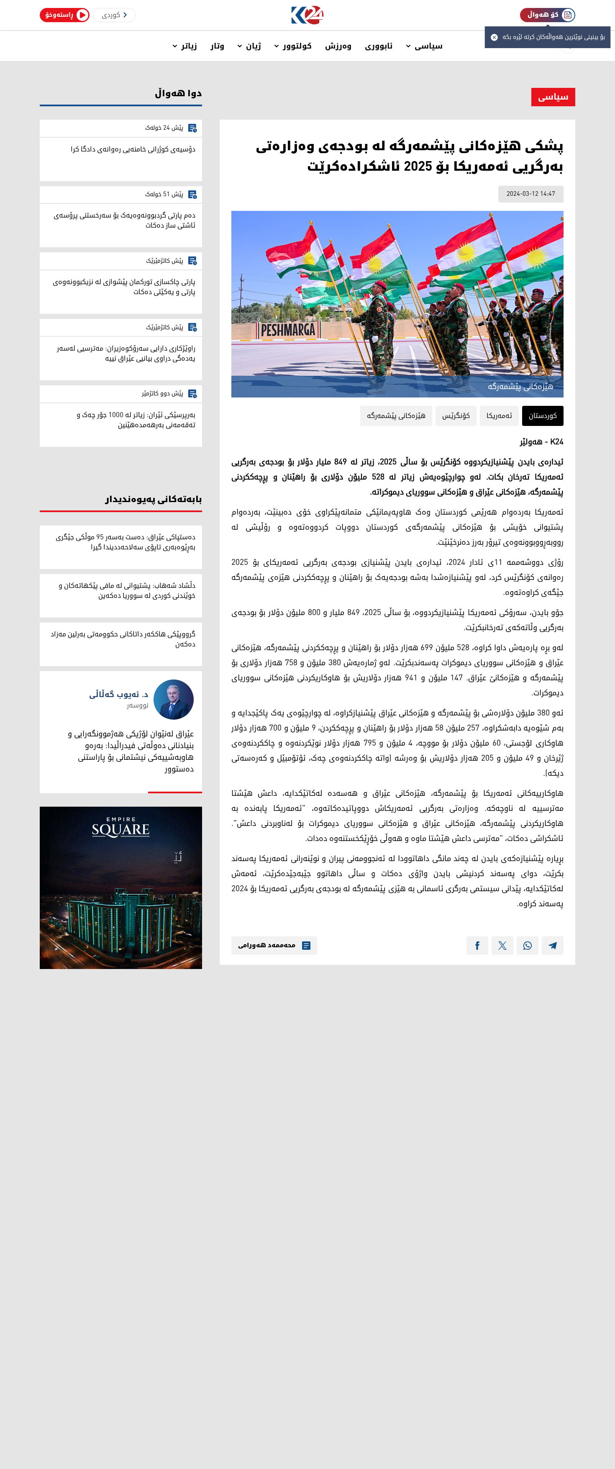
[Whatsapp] (527, 945)
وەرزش (338, 46)
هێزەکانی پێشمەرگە (396, 416)
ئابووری (379, 46)
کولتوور (297, 46)
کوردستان (543, 416)
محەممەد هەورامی (266, 945)
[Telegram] (553, 945)
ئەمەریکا (499, 416)
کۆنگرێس (456, 416)
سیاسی (429, 46)
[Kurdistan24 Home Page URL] (308, 15)
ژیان (253, 46)
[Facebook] (477, 945)
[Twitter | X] (502, 945)
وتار (217, 46)
